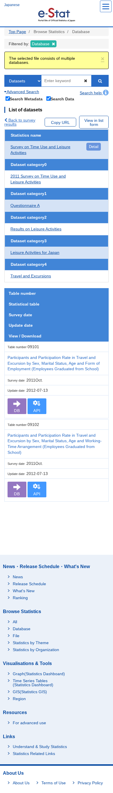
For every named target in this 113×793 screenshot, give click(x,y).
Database (21, 629)
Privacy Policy (90, 783)
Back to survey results (19, 122)
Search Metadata (26, 99)
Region (19, 699)
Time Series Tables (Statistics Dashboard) (33, 683)
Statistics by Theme (31, 643)
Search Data (62, 99)
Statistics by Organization (36, 650)
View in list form (93, 122)
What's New (23, 591)
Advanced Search (22, 92)
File (16, 636)
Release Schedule (29, 584)
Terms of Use (53, 783)
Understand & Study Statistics (40, 747)
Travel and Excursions (30, 276)
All (15, 622)
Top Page (17, 31)
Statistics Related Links (34, 754)
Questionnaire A (25, 205)
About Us (21, 783)
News (18, 577)
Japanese (12, 5)
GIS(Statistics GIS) (30, 692)
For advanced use (29, 723)
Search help (91, 93)
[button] (102, 59)
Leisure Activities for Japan (34, 252)
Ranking (20, 598)
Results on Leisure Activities (35, 229)
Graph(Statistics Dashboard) (39, 674)
